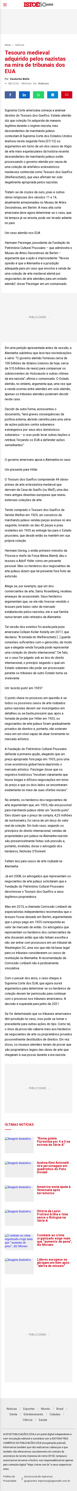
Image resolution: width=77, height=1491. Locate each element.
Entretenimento (33, 1414)
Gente (13, 1414)
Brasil (59, 1408)
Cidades (55, 1414)
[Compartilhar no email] (66, 94)
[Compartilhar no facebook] (10, 94)
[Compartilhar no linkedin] (24, 94)
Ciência (27, 1419)
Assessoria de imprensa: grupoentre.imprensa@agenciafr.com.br (47, 1478)
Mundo (45, 1408)
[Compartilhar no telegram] (52, 94)
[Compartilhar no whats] (38, 94)
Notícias (19, 45)
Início (8, 45)
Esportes (29, 1408)
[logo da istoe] (38, 5)
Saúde (43, 1419)
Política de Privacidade (9, 1478)
